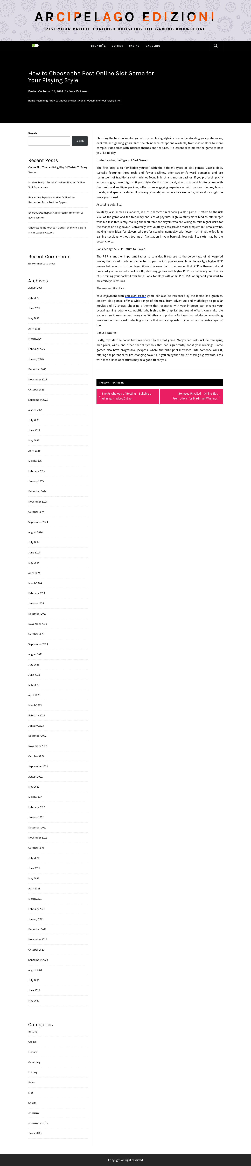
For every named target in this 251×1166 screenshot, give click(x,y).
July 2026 (33, 298)
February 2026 (36, 348)
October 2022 (36, 756)
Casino (134, 45)
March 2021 (35, 898)
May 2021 (33, 878)
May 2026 (33, 318)
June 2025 (34, 430)
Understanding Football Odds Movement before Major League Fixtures (57, 230)
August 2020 (35, 970)
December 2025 (37, 369)
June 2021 (34, 868)
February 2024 (36, 593)
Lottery (32, 1072)
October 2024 (36, 511)
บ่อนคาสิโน (98, 45)
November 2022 (37, 746)
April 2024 (34, 573)
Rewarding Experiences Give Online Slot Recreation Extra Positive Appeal (51, 200)
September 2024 (38, 522)
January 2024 (36, 603)
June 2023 (34, 674)
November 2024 (37, 501)
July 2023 (33, 664)
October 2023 (36, 634)
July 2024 (33, 542)
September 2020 (38, 959)
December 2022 (37, 735)
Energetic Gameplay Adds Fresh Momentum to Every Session (55, 215)
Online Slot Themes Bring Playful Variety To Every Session (57, 170)
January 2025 (36, 481)
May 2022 (33, 786)
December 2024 (37, 491)
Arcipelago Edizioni (125, 17)
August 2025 (35, 410)
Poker (31, 1082)
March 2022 (35, 797)
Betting (117, 45)
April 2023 (34, 695)
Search (32, 133)
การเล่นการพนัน (38, 1123)
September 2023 (38, 644)
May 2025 (33, 440)
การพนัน (33, 1113)
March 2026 (35, 338)
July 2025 (33, 420)
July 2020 (33, 980)
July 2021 (33, 858)
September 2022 (38, 766)
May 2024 (33, 562)
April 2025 (34, 450)
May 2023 (33, 684)
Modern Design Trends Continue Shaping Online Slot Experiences (56, 185)
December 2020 (37, 929)
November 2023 (37, 623)
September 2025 (38, 399)
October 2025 (36, 389)
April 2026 (34, 328)
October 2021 (36, 847)
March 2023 (35, 705)
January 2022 (36, 817)
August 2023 (35, 654)
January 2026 (36, 359)
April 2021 (34, 888)
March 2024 (35, 583)
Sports (32, 1103)
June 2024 (34, 552)
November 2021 (37, 837)
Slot (30, 1092)
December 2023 (37, 613)
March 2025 (35, 461)
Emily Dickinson (78, 91)
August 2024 (35, 532)
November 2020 (37, 939)
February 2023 (36, 715)
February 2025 (36, 471)
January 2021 (36, 919)
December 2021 (37, 827)
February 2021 (36, 909)
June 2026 (34, 308)
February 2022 (36, 807)
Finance (32, 1052)
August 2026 (35, 287)
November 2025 (37, 379)
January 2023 (36, 725)
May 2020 (33, 1000)
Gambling (153, 45)
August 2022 (35, 776)
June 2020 (34, 990)
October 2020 (36, 949)
